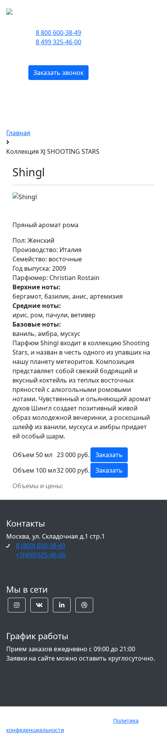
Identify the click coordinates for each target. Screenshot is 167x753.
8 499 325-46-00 (58, 42)
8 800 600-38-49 (58, 32)
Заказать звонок (58, 72)
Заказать (109, 454)
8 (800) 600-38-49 (40, 545)
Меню (135, 10)
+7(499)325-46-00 (41, 555)
